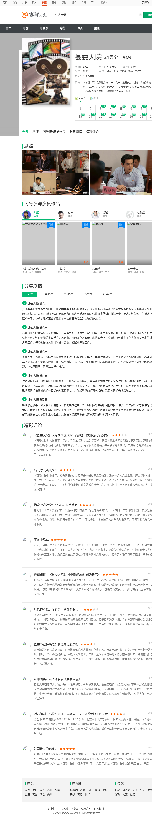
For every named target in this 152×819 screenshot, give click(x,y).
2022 (85, 67)
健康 (97, 28)
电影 (26, 28)
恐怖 (49, 789)
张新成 (123, 71)
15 (100, 116)
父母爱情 (133, 268)
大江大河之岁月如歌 (34, 268)
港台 (42, 794)
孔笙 (85, 71)
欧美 (27, 794)
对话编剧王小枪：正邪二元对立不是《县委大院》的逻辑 (71, 714)
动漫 (80, 28)
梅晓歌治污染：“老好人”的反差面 (55, 505)
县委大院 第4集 (37, 375)
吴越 (115, 71)
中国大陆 (111, 67)
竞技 (132, 794)
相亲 (125, 794)
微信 (15, 2)
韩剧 (80, 794)
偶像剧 (74, 789)
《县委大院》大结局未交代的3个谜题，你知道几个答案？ (72, 435)
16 (111, 116)
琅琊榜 (96, 268)
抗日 (90, 789)
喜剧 (27, 789)
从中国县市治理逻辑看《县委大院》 (57, 679)
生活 (142, 789)
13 (80, 116)
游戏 (117, 794)
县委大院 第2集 (37, 327)
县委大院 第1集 (37, 303)
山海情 (61, 268)
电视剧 (44, 28)
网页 (5, 2)
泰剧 (105, 789)
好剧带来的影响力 (46, 748)
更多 (128, 91)
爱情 (35, 789)
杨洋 (87, 794)
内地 (49, 794)
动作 (42, 789)
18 (131, 116)
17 (121, 116)
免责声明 (86, 808)
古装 (82, 789)
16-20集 (88, 294)
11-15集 (68, 294)
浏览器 (75, 808)
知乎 (24, 2)
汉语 (64, 2)
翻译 (74, 2)
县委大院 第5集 (37, 399)
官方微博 (99, 808)
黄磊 (130, 71)
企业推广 (53, 808)
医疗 (54, 2)
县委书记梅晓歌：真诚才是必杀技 (56, 644)
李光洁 (138, 71)
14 (90, 116)
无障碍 (145, 2)
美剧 (72, 794)
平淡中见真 (41, 539)
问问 (83, 2)
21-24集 (107, 294)
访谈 (135, 789)
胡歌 (109, 71)
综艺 (63, 28)
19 (141, 116)
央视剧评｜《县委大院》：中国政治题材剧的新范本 (67, 574)
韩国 (35, 794)
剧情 (133, 67)
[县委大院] (46, 71)
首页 (8, 28)
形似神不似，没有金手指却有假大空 (57, 609)
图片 (34, 2)
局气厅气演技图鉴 (46, 470)
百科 (93, 2)
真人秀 (126, 789)
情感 (117, 789)
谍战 (97, 789)
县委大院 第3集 (37, 351)
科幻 (57, 789)
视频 (44, 2)
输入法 (64, 808)
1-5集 (30, 294)
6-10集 (49, 294)
